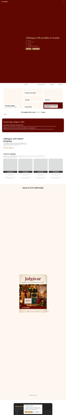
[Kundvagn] (64, 1)
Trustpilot (26, 84)
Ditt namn (17, 410)
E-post (17, 413)
